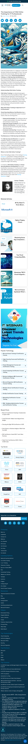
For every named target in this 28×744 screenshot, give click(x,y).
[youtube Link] (2, 20)
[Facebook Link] (6, 20)
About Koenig (4, 91)
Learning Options (5, 96)
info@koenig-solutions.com (14, 112)
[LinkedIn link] (15, 20)
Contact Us (3, 99)
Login (14, 117)
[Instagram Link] (11, 20)
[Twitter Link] (20, 20)
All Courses (15, 5)
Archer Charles (6, 16)
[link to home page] (7, 5)
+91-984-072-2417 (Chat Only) (15, 1)
